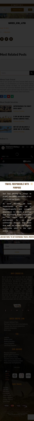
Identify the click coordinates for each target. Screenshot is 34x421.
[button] (31, 184)
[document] (17, 210)
